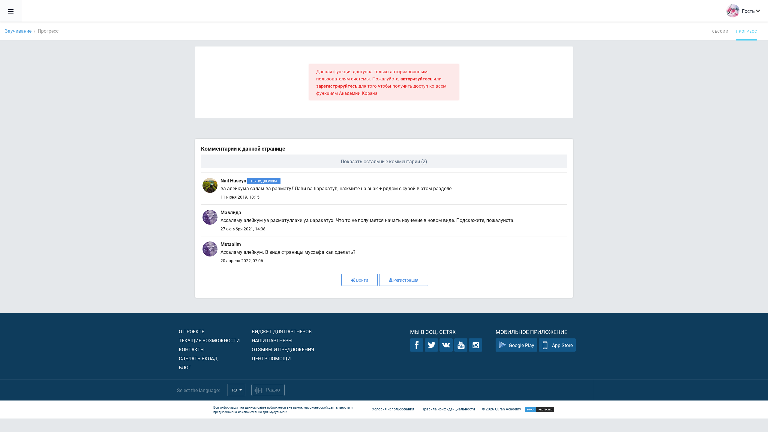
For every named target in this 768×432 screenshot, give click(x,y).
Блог (185, 367)
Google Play (521, 345)
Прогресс (746, 31)
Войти (362, 280)
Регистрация (405, 280)
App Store (562, 345)
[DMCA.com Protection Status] (540, 409)
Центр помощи (271, 358)
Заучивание (18, 31)
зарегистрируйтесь (336, 86)
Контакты (192, 349)
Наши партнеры (272, 340)
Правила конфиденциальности (448, 408)
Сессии (720, 31)
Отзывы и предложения (283, 349)
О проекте (191, 331)
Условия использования (393, 408)
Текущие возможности (209, 340)
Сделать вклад (198, 358)
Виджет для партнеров (282, 331)
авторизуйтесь (416, 79)
